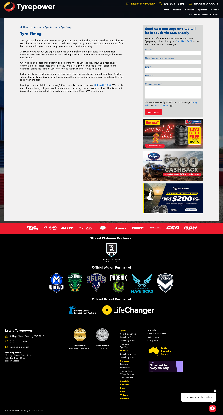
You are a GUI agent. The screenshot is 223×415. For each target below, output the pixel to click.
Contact (215, 9)
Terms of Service (161, 105)
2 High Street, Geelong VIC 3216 (27, 336)
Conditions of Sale (36, 411)
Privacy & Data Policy (20, 411)
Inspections (125, 367)
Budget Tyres (153, 337)
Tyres (166, 9)
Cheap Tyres (153, 340)
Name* (148, 49)
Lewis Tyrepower (142, 3)
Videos (205, 14)
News (197, 14)
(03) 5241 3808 (174, 3)
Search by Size (127, 337)
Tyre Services (126, 371)
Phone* (159, 58)
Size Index (152, 330)
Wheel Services (127, 374)
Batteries (124, 364)
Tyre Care (124, 344)
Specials (202, 9)
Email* (148, 66)
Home (25, 27)
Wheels (177, 9)
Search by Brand (127, 340)
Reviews (214, 14)
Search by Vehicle (128, 333)
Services (189, 9)
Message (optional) (153, 84)
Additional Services (128, 377)
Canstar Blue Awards (157, 333)
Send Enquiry (154, 112)
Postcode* (149, 75)
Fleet (190, 14)
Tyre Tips (124, 347)
